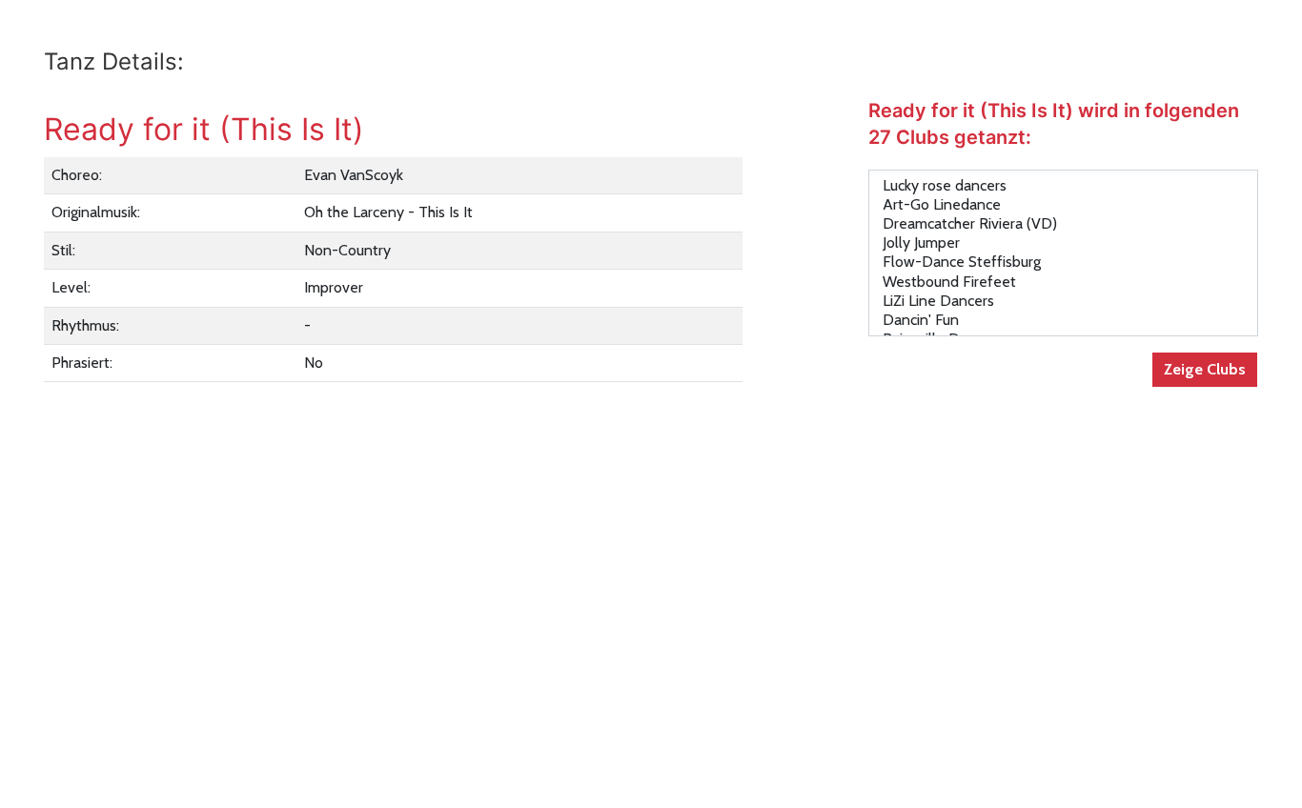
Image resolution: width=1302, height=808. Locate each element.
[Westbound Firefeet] (1063, 282)
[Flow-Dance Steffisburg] (1063, 262)
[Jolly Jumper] (1063, 242)
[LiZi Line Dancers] (1063, 301)
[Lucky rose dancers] (1063, 185)
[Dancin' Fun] (1063, 320)
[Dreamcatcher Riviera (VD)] (1063, 223)
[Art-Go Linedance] (1063, 204)
